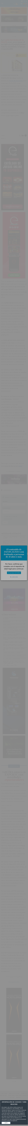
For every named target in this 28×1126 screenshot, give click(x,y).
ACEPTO (6, 1122)
